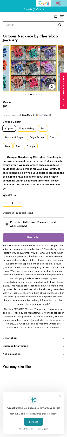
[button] (33, 115)
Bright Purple (37, 137)
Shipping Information (15, 346)
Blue (7, 146)
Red (18, 146)
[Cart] (55, 17)
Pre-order (33, 237)
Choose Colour (12, 121)
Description (10, 338)
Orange (31, 146)
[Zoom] (52, 87)
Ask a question (11, 354)
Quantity (10, 194)
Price (7, 102)
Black (53, 137)
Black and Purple (14, 137)
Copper (9, 128)
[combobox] (33, 25)
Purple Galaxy (27, 128)
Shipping (7, 213)
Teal (43, 128)
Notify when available (63, 91)
